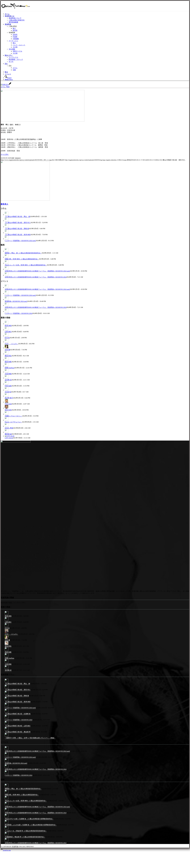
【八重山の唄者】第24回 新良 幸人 (17, 222)
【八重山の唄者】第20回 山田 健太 (17, 726)
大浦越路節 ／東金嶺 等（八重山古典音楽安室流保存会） (25, 837)
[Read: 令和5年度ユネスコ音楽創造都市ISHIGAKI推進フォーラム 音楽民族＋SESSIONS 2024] (6, 275)
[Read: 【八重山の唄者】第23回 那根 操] (6, 227)
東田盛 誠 (8, 434)
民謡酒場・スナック (16, 59)
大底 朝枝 (8, 374)
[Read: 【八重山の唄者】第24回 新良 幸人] (6, 221)
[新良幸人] (25, 200)
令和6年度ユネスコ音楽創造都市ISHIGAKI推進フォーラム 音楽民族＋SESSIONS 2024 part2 (37, 271)
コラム (3, 87)
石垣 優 (7, 350)
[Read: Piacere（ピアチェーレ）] (6, 420)
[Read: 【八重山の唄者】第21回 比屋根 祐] (6, 712)
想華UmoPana (9, 368)
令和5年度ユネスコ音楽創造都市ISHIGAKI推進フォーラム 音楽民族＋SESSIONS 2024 (35, 277)
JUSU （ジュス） (11, 344)
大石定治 (8, 392)
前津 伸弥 (8, 325)
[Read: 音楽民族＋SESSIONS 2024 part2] (6, 299)
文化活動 (12, 49)
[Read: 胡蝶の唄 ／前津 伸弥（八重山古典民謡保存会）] (6, 257)
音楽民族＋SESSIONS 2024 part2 (16, 301)
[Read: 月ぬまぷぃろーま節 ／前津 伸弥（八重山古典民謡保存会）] (6, 263)
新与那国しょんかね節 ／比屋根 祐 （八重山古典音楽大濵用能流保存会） (31, 825)
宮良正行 (18, 158)
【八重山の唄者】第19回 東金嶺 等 (17, 732)
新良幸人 (4, 204)
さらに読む (5, 154)
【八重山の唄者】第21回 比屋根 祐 (17, 714)
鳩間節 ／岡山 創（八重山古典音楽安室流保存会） (23, 253)
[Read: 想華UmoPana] (6, 366)
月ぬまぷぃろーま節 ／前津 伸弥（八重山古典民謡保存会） (26, 265)
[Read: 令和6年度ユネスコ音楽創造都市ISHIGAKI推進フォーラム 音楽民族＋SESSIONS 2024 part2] (6, 269)
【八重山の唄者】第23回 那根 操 (17, 228)
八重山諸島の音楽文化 (17, 20)
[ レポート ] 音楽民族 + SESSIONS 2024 (18, 313)
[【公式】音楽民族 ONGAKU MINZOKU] (15, 10)
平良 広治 (8, 404)
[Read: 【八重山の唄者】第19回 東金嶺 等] (6, 730)
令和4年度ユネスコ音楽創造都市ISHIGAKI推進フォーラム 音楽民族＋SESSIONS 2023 (35, 843)
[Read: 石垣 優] (6, 348)
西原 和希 (8, 362)
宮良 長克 (8, 410)
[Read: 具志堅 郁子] (6, 396)
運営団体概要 (13, 22)
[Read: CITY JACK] (9, 436)
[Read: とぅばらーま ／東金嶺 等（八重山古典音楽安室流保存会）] (6, 829)
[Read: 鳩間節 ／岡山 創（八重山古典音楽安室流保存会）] (6, 251)
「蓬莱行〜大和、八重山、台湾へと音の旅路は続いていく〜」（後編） (30, 738)
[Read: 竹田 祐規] (6, 384)
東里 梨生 (8, 356)
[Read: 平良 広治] (6, 402)
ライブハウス (13, 57)
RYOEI (7, 337)
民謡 (8, 87)
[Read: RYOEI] (6, 336)
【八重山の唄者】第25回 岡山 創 (17, 216)
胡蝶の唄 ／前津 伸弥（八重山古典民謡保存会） (22, 259)
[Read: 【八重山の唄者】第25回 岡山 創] (6, 215)
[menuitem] (97, 14)
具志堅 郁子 (9, 398)
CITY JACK (9, 438)
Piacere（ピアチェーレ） (13, 422)
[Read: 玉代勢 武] (6, 378)
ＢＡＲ (11, 61)
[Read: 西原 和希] (6, 360)
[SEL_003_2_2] (42, 121)
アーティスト (13, 41)
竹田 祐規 (8, 386)
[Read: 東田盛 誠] (6, 432)
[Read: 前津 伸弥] (6, 324)
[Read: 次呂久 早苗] (6, 426)
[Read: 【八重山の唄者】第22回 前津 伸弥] (6, 233)
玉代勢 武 (8, 380)
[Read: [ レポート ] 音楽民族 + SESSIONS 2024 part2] (6, 239)
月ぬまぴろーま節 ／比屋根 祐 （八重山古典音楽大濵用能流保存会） (29, 819)
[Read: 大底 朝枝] (6, 372)
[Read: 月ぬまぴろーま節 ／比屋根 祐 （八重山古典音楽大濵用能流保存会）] (6, 817)
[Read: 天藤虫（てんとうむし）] (6, 414)
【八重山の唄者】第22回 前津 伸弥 (17, 234)
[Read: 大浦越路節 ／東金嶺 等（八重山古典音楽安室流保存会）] (6, 835)
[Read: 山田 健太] (6, 330)
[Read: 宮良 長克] (6, 408)
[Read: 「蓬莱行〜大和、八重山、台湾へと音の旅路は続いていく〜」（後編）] (6, 736)
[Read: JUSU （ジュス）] (6, 342)
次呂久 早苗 (9, 428)
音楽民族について (15, 18)
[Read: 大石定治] (6, 390)
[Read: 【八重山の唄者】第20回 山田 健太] (6, 724)
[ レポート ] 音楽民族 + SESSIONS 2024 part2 (20, 240)
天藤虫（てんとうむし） (13, 416)
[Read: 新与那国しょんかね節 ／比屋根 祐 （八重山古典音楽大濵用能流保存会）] (6, 823)
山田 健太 (8, 331)
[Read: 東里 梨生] (6, 354)
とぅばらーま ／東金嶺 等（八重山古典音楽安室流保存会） (26, 831)
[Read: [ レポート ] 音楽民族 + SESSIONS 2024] (6, 311)
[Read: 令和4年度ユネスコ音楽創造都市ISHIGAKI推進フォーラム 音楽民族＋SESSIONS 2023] (6, 841)
